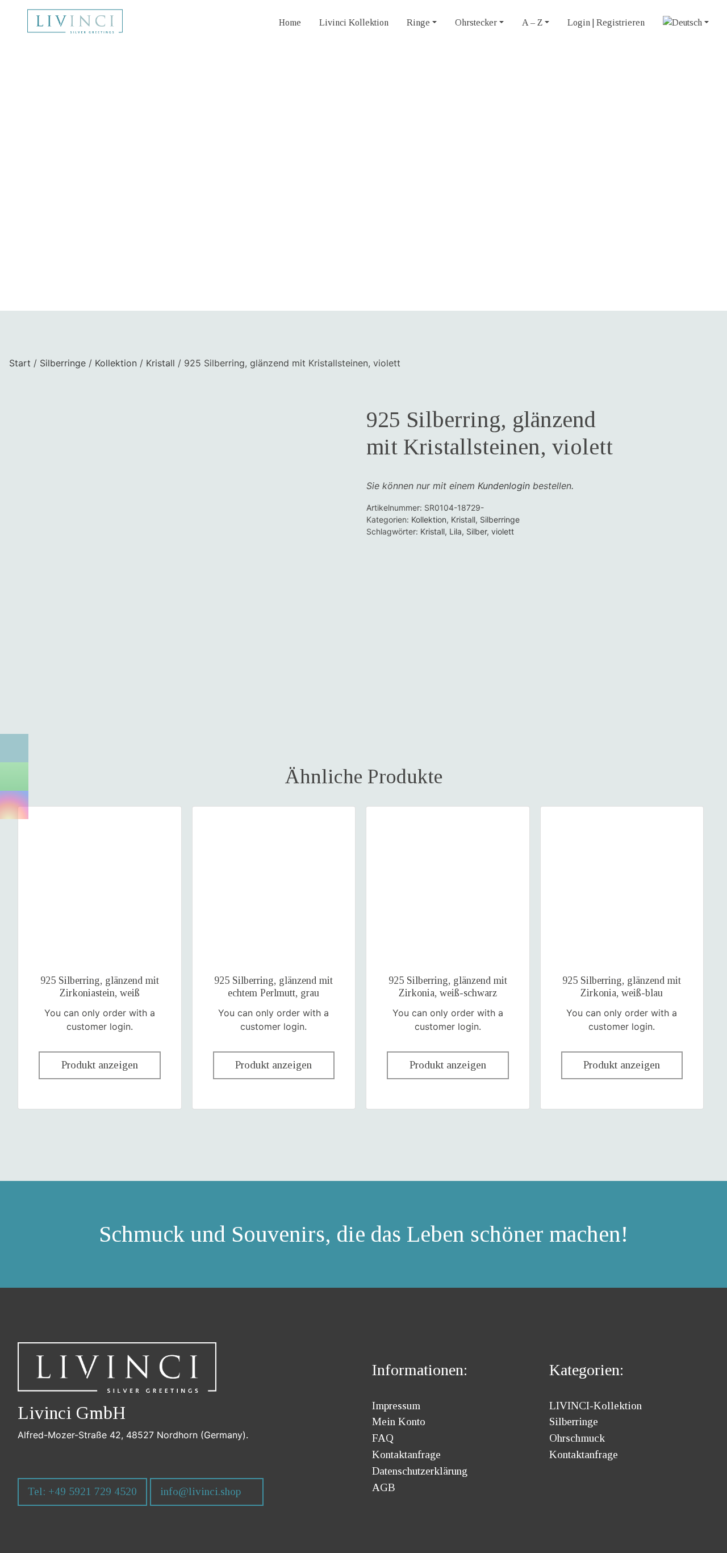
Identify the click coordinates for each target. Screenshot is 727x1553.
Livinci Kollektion (353, 22)
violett (502, 531)
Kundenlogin (504, 485)
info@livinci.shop (200, 1491)
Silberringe (63, 363)
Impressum (396, 1406)
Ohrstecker (476, 22)
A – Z (532, 22)
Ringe (418, 22)
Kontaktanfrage (406, 1454)
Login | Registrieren (606, 22)
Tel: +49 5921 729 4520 (82, 1491)
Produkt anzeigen (99, 1065)
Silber (476, 531)
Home (290, 22)
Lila (455, 531)
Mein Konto (398, 1421)
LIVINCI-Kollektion (595, 1406)
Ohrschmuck (577, 1438)
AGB (383, 1487)
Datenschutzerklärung (419, 1471)
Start (20, 363)
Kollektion (116, 363)
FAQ (383, 1438)
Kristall (160, 363)
